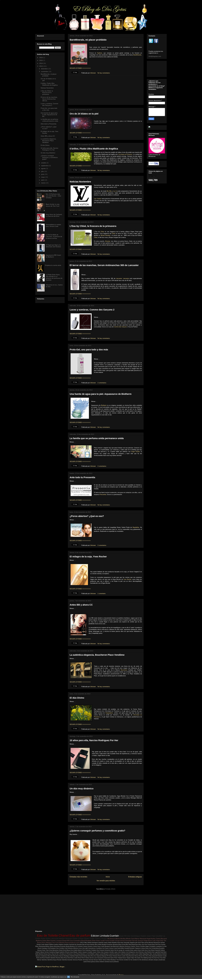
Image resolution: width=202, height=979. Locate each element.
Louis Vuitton (139, 954)
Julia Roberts (148, 952)
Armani (163, 942)
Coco (71, 940)
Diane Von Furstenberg (152, 948)
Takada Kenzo (122, 958)
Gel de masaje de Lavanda (122, 950)
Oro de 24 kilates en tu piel (84, 113)
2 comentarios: (102, 383)
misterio (102, 961)
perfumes (116, 961)
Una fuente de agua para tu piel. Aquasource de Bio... (49, 114)
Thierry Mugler (101, 938)
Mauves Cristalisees (41, 956)
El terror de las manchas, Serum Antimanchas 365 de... (49, 99)
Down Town (45, 950)
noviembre (45, 71)
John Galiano (122, 952)
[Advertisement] (106, 90)
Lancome (54, 938)
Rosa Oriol (67, 958)
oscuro (111, 961)
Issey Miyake (73, 952)
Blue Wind (129, 944)
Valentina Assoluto (67, 960)
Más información (75, 977)
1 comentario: (102, 593)
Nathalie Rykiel (74, 956)
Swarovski (107, 958)
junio (43, 174)
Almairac (108, 241)
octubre (44, 163)
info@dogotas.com (155, 56)
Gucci (146, 950)
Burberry (72, 946)
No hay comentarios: (104, 73)
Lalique (97, 954)
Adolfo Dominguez (92, 942)
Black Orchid (122, 944)
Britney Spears (49, 946)
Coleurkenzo (91, 948)
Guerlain (114, 935)
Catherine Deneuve (124, 946)
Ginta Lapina (133, 950)
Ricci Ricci (146, 956)
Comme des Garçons (120, 327)
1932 (81, 942)
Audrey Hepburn (59, 944)
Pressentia (103, 494)
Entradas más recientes (78, 877)
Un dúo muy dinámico (81, 788)
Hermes (46, 952)
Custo (115, 948)
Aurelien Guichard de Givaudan (73, 944)
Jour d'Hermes (140, 952)
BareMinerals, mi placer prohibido (88, 39)
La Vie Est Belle (89, 954)
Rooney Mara (60, 958)
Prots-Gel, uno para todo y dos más (89, 349)
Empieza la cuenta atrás (53, 265)
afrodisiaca (145, 960)
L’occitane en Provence (125, 154)
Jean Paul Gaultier (154, 936)
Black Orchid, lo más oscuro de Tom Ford (52, 205)
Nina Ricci (91, 956)
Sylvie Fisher (114, 958)
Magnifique (146, 954)
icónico (97, 961)
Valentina (44, 960)
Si (84, 958)
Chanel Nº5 (65, 940)
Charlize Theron (135, 946)
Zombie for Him (137, 960)
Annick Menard (148, 942)
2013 (41, 66)
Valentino (62, 942)
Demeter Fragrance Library (137, 948)
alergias (155, 960)
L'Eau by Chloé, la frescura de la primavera (93, 226)
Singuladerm (109, 713)
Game (112, 950)
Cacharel (80, 946)
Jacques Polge (143, 940)
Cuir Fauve (105, 948)
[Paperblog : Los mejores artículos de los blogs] (154, 165)
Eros (72, 950)
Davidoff (126, 948)
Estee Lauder (100, 940)
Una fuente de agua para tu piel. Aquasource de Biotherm (101, 394)
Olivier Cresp (77, 938)
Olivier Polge (89, 938)
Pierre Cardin (122, 956)
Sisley (87, 958)
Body (133, 944)
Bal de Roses (86, 944)
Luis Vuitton (97, 198)
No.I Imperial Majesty (100, 956)
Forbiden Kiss (95, 950)
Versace (95, 960)
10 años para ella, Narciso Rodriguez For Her (94, 740)
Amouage (126, 942)
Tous (158, 958)
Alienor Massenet (140, 938)
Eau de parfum (79, 935)
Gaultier (112, 940)
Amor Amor (120, 942)
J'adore (80, 952)
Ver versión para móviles (106, 881)
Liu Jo (115, 191)
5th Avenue (111, 938)
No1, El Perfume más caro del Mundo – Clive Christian (53, 195)
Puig (127, 956)
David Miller (120, 948)
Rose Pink (81, 958)
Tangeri (128, 958)
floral (66, 942)
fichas (89, 961)
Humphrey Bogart (54, 952)
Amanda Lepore (103, 942)
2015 (41, 60)
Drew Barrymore (54, 950)
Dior (128, 936)
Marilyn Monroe (65, 938)
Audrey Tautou (156, 938)
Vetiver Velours (102, 960)
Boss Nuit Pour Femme (158, 944)
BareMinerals (137, 55)
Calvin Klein (46, 940)
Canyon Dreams (87, 946)
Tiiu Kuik (154, 958)
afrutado (150, 960)
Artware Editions (49, 944)
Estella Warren (78, 950)
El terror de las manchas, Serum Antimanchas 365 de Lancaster (104, 265)
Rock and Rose (40, 958)
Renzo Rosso (138, 956)
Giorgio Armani (120, 940)
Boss (136, 944)
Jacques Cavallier (87, 952)
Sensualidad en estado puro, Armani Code (53, 225)
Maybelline (136, 527)
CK (76, 946)
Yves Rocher (127, 579)
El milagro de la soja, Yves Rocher (88, 556)
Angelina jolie (134, 942)
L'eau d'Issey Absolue (79, 954)
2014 (41, 63)
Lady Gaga (156, 940)
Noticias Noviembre (80, 181)
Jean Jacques (105, 952)
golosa (93, 961)
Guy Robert (151, 950)
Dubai (60, 950)
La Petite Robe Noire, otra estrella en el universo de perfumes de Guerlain (54, 277)
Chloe (102, 231)
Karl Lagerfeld (156, 952)
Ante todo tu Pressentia (82, 477)
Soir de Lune (93, 958)
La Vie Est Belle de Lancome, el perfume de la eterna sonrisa (54, 236)
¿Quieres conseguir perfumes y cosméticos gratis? (97, 830)
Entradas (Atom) (110, 889)
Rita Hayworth (153, 956)
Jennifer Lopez (113, 952)
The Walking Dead (146, 958)
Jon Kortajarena (130, 952)
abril (42, 180)
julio (42, 171)
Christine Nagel (144, 946)
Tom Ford (55, 942)
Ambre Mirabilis (112, 942)
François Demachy (104, 950)
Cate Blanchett (114, 946)
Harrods (134, 940)
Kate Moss (163, 952)
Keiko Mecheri (39, 954)
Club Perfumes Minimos (71, 948)
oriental (107, 961)
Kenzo (150, 940)
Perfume (115, 956)
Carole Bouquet (105, 946)
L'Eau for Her (54, 954)
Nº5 (107, 956)
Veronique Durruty (88, 960)
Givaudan (128, 940)
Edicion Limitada (100, 935)
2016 (41, 57)
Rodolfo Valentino (50, 958)
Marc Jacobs (153, 954)
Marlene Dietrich (162, 954)
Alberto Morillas (120, 938)
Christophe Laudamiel (155, 946)
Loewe (133, 954)
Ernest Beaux (66, 950)
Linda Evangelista (125, 954)
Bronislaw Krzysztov (60, 946)
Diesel (83, 940)
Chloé (113, 233)
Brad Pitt (123, 936)
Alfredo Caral (130, 938)
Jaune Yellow (97, 952)
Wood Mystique (111, 960)
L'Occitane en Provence (65, 954)
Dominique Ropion (138, 936)
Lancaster (119, 278)
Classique (44, 948)
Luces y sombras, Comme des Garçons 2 (92, 309)
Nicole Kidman (83, 956)
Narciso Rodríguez (64, 956)
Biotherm (104, 405)
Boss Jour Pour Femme (145, 944)
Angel (149, 938)
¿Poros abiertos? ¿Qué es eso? (87, 516)
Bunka (68, 946)
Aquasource (156, 942)
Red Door (131, 956)
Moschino (56, 956)
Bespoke (115, 944)
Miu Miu (109, 191)
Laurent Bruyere (104, 954)
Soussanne (100, 958)
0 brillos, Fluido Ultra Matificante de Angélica (94, 148)
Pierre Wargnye (46, 942)
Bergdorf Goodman (107, 944)
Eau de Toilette (47, 935)
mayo (43, 177)
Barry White (98, 944)
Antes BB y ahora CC (81, 604)
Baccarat (164, 938)
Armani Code (40, 944)
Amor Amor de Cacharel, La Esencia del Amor (54, 215)
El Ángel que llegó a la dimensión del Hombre (53, 246)
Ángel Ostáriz (135, 451)
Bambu (92, 944)
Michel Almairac (106, 235)
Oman (110, 956)
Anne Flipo (141, 942)
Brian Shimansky (40, 946)
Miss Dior (50, 956)
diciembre (44, 69)
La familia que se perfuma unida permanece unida (97, 438)
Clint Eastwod (51, 948)
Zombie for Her (128, 960)
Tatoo (132, 958)
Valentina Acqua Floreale (54, 960)
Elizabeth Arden (90, 940)
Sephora (99, 53)
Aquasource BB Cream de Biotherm (53, 256)
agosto (43, 168)
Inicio (108, 877)
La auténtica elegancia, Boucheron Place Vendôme (97, 655)
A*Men (85, 942)
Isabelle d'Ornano (65, 952)
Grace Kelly (141, 950)
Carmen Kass (96, 946)
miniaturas (72, 942)
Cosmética (99, 948)
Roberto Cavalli (161, 956)
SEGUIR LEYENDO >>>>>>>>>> (80, 68)
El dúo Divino (77, 697)
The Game (138, 958)
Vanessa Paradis (77, 960)
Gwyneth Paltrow (160, 950)
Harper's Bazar (40, 952)
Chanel (64, 935)
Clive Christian (60, 948)
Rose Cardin (74, 958)
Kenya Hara (47, 954)
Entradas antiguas (135, 877)
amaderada (161, 960)
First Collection (86, 950)
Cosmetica (77, 940)
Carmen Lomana (56, 940)
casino (85, 961)
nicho (78, 942)
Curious (111, 948)
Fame (107, 940)
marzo (43, 183)
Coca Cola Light (83, 948)
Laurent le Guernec (114, 954)
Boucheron (124, 670)
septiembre (45, 165)
